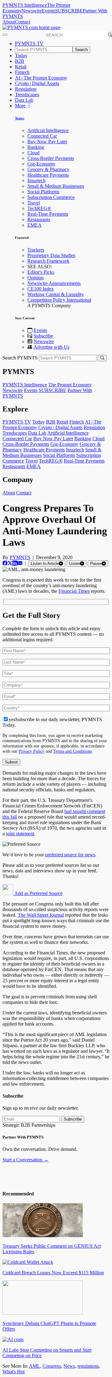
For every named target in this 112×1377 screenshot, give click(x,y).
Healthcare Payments (48, 175)
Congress (52, 1366)
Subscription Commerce (51, 197)
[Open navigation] (4, 35)
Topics (19, 118)
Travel (33, 202)
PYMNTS (20, 557)
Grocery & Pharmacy (48, 169)
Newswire (31, 10)
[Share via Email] (19, 563)
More (21, 105)
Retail (20, 66)
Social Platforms (43, 191)
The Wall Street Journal (41, 915)
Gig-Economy (41, 163)
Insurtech (36, 180)
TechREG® (39, 208)
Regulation (25, 89)
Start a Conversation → (25, 1159)
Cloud (33, 152)
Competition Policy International (59, 300)
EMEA (34, 225)
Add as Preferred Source (38, 893)
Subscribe (43, 335)
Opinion (35, 277)
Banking (35, 147)
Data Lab (24, 100)
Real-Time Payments (47, 214)
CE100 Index (40, 288)
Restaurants (38, 219)
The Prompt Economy (70, 384)
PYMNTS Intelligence (24, 5)
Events (48, 10)
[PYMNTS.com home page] (31, 27)
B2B (19, 61)
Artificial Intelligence (48, 130)
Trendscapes (27, 94)
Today (21, 55)
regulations (88, 1366)
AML (34, 1366)
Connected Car (42, 136)
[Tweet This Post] (9, 563)
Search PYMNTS (20, 357)
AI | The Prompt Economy (41, 77)
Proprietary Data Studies (51, 255)
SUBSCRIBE (69, 10)
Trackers (35, 249)
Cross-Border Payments (50, 158)
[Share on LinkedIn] (14, 563)
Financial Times (74, 591)
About (8, 21)
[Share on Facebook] (4, 563)
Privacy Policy (31, 751)
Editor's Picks (40, 272)
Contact (22, 21)
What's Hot (13, 1371)
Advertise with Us (51, 347)
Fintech (22, 72)
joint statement (20, 833)
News (69, 1366)
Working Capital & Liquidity (55, 294)
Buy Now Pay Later (47, 141)
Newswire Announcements (54, 283)
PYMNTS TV (29, 43)
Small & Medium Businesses (55, 186)
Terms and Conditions (72, 751)
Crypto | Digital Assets (37, 83)
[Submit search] (102, 358)
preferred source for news (70, 854)
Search (81, 49)
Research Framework (48, 261)
